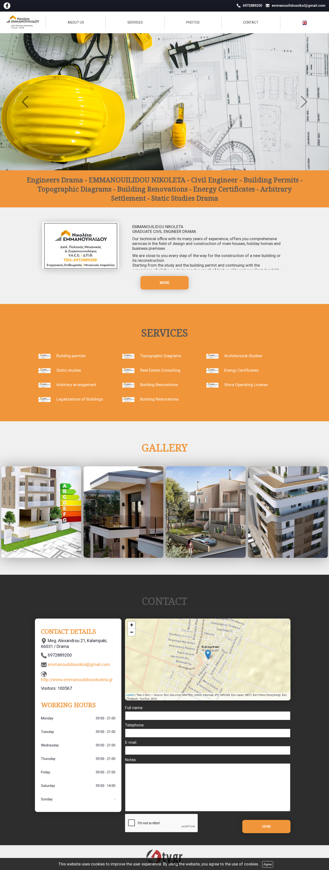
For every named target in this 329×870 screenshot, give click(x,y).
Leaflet (130, 695)
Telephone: (135, 725)
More (164, 283)
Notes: (131, 759)
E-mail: (131, 742)
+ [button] (131, 625)
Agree (267, 864)
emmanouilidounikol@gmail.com (79, 664)
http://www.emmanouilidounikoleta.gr (77, 679)
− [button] (131, 632)
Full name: (134, 707)
